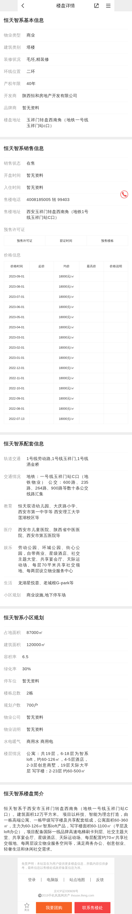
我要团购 (54, 907)
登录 (32, 880)
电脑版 (52, 880)
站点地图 (77, 880)
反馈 (100, 880)
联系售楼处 (92, 907)
